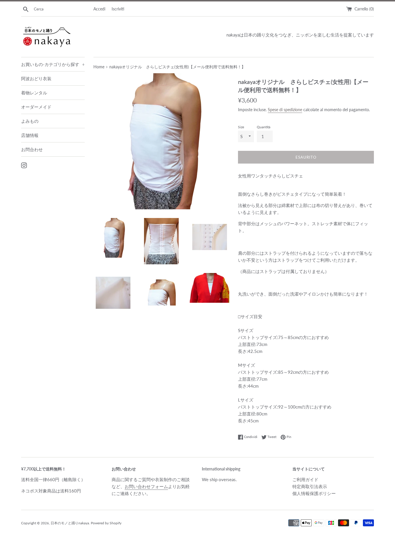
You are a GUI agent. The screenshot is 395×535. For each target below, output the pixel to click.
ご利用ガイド (305, 479)
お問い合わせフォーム (146, 486)
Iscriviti (118, 9)
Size (241, 127)
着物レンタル (34, 92)
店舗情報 (29, 135)
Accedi (99, 9)
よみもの (29, 121)
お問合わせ (32, 149)
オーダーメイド (36, 106)
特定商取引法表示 (309, 486)
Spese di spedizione (285, 109)
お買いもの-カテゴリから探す (53, 64)
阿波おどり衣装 (36, 78)
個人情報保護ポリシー (314, 493)
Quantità (263, 127)
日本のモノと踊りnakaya (70, 523)
